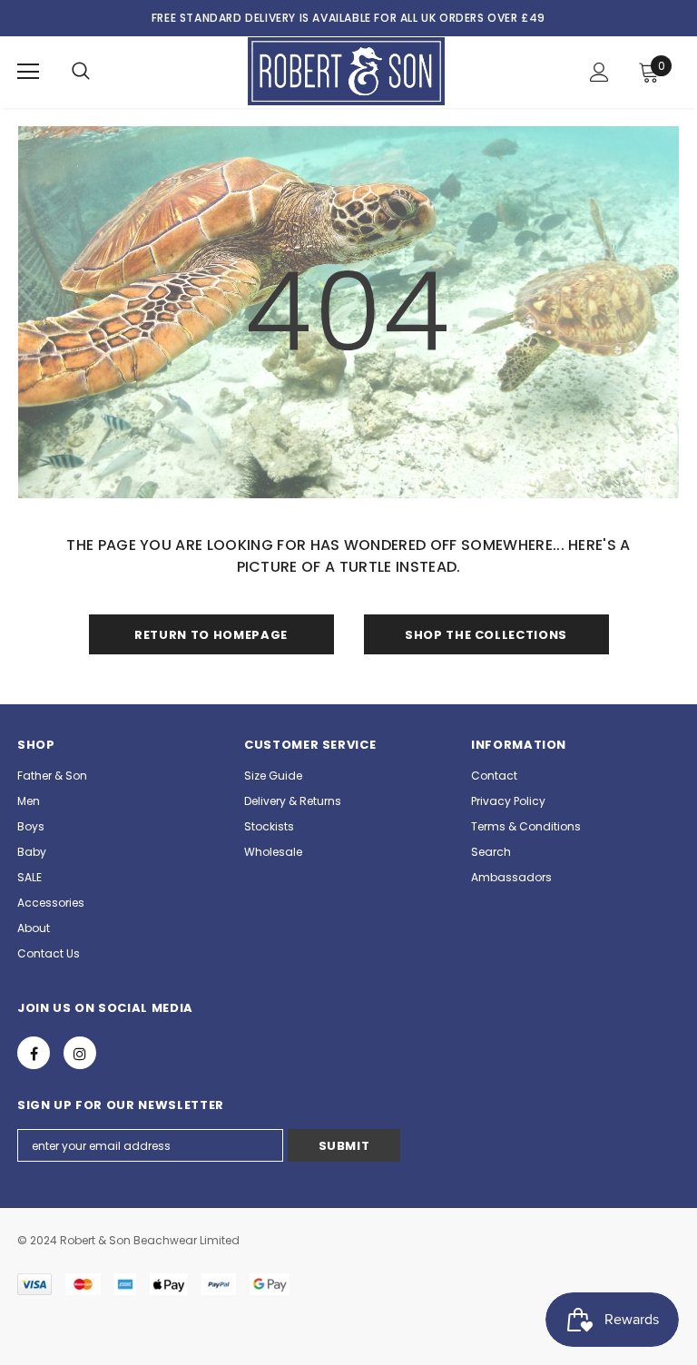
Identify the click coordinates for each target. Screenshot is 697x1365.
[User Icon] (599, 72)
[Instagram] (80, 1052)
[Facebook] (33, 1052)
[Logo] (346, 71)
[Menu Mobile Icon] (28, 72)
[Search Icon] (81, 72)
